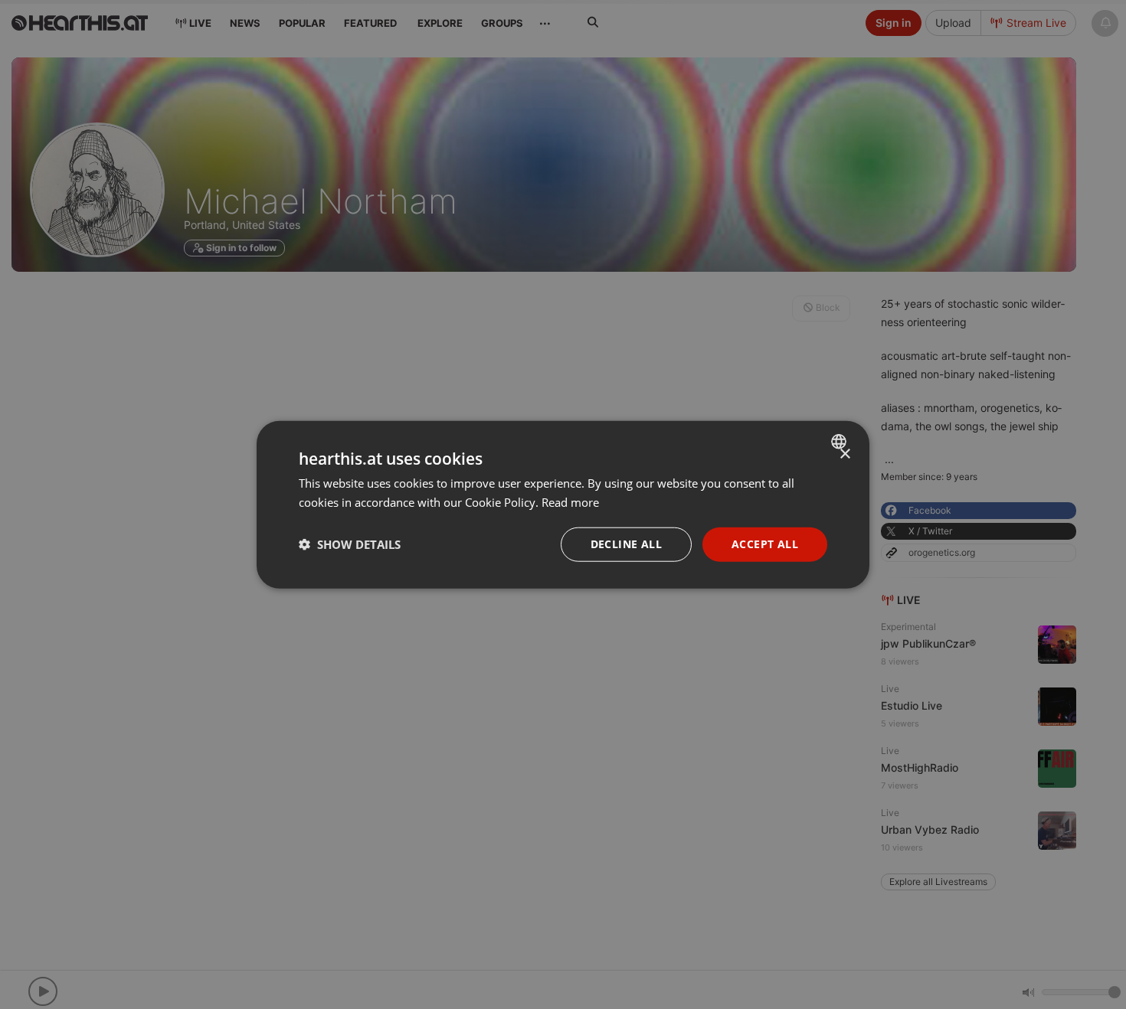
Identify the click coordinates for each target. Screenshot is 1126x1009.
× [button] (844, 454)
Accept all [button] (765, 544)
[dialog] (563, 505)
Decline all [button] (626, 544)
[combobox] (840, 441)
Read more (570, 502)
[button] (350, 544)
